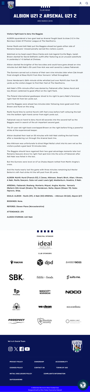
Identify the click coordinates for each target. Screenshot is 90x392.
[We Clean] (45, 306)
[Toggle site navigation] (3, 3)
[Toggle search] (87, 3)
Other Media (44, 390)
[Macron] (16, 262)
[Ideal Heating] (45, 245)
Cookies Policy (16, 368)
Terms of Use (62, 368)
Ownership (39, 362)
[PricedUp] (16, 292)
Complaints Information (54, 374)
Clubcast (59, 390)
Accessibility (62, 362)
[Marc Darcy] (16, 307)
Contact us (39, 368)
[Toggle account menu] (80, 3)
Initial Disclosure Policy (21, 374)
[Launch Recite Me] (82, 385)
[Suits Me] (73, 277)
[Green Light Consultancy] (73, 321)
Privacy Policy (16, 362)
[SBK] (16, 277)
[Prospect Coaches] (16, 321)
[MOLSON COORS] (73, 307)
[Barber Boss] (73, 262)
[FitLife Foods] (45, 277)
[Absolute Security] (45, 321)
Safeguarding (16, 380)
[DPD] (45, 262)
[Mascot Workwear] (45, 292)
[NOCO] (73, 292)
